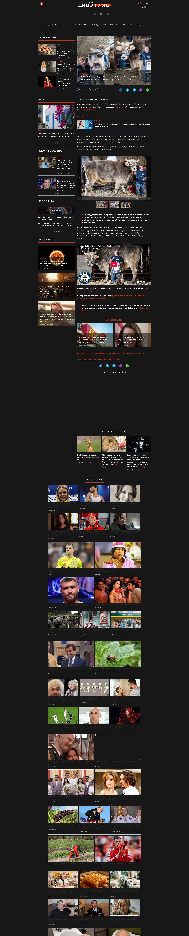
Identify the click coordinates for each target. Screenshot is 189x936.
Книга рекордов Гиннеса (104, 360)
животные (87, 360)
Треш (104, 24)
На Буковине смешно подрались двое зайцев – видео (88, 457)
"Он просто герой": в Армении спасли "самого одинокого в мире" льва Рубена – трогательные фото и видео (113, 459)
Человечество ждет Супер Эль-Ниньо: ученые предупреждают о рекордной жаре (55, 227)
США (118, 360)
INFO (137, 24)
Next (141, 24)
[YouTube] (101, 14)
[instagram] (81, 14)
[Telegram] (94, 14)
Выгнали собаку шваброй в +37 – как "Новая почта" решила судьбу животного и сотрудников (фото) (65, 185)
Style (73, 24)
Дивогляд (121, 107)
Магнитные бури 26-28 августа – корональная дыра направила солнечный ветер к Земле (54, 265)
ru (142, 3)
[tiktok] (88, 14)
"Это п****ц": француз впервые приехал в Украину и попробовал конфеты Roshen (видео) (55, 136)
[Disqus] (114, 403)
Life (66, 24)
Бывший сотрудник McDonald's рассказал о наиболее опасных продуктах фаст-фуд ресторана (93, 340)
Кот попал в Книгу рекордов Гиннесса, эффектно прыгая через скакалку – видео (122, 125)
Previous (48, 24)
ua (138, 3)
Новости (56, 24)
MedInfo (83, 24)
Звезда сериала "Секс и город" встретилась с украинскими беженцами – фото (131, 340)
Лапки (93, 24)
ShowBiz (114, 24)
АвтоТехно (127, 24)
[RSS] (108, 14)
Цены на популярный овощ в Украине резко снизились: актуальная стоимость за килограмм (65, 51)
